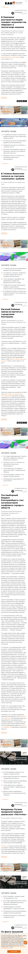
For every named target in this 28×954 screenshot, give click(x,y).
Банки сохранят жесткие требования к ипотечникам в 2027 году (15, 781)
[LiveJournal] (26, 101)
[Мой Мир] (24, 101)
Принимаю (14, 951)
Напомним (4, 846)
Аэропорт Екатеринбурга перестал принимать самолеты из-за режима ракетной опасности (14, 151)
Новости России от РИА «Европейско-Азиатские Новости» (10, 3)
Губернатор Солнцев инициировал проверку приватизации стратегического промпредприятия (14, 287)
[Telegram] (22, 101)
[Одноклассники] (20, 101)
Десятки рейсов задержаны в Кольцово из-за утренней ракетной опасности (14, 793)
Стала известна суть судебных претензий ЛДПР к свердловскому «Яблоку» (14, 470)
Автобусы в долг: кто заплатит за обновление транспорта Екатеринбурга (13, 157)
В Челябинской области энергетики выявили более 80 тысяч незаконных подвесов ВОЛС (14, 136)
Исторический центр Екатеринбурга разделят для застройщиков (14, 141)
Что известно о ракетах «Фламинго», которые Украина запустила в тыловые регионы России (14, 274)
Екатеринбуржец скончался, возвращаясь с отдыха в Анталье (13, 907)
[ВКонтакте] (18, 101)
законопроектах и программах (10, 57)
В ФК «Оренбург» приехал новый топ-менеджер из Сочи (13, 897)
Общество (4, 97)
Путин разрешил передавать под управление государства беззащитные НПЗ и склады (13, 281)
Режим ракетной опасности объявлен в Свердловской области (15, 777)
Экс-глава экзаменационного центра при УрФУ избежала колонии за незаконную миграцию (14, 458)
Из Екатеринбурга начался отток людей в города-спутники (13, 475)
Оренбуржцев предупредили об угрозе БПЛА (13, 479)
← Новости (4, 7)
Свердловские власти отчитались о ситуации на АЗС (14, 146)
